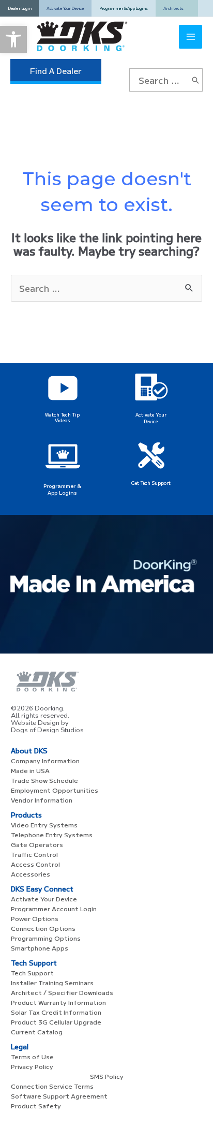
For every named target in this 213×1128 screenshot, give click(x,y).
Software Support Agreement (59, 1095)
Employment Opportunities (54, 789)
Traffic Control (34, 854)
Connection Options (43, 928)
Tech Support (32, 972)
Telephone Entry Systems (52, 834)
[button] (13, 39)
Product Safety (36, 1105)
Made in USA (30, 770)
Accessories (30, 873)
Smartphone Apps (39, 947)
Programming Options (46, 937)
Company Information (45, 760)
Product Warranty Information (58, 1002)
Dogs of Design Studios (47, 730)
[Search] (195, 80)
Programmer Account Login (54, 908)
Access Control (35, 863)
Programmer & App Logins (62, 489)
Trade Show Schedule (44, 780)
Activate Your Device (150, 418)
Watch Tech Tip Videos (62, 417)
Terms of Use (32, 1056)
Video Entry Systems (44, 824)
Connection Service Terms (52, 1085)
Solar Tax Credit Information (56, 1011)
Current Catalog (37, 1031)
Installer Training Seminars (52, 982)
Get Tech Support (151, 483)
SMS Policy (107, 1076)
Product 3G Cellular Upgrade (56, 1021)
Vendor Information (41, 799)
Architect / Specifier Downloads (62, 992)
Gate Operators (37, 844)
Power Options (34, 918)
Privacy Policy (32, 1066)
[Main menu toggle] (191, 37)
